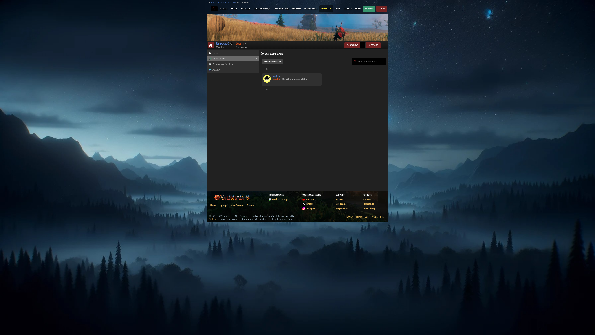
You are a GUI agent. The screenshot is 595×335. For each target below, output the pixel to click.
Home (213, 2)
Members (222, 2)
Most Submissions (271, 62)
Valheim (213, 219)
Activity (216, 70)
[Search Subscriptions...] (355, 61)
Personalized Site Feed (223, 64)
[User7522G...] (213, 8)
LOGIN (382, 8)
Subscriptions (234, 58)
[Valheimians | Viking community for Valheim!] (208, 8)
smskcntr (276, 76)
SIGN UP (369, 8)
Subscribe (352, 45)
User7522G (232, 2)
